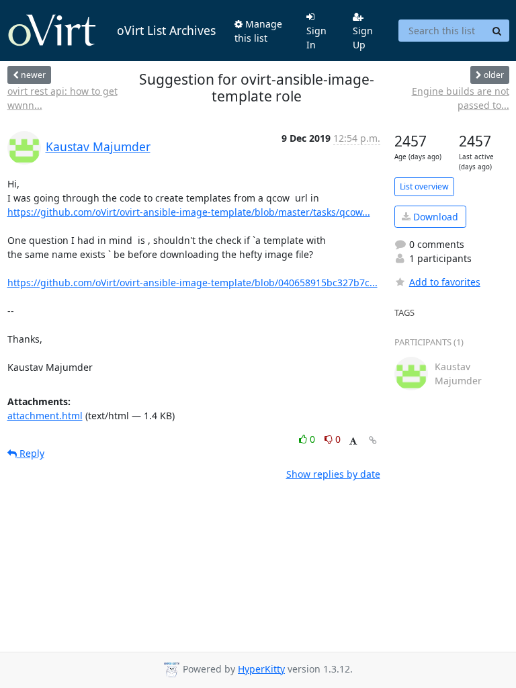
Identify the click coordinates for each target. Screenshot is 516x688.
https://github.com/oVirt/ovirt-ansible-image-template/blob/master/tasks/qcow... (188, 212)
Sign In (316, 37)
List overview (424, 186)
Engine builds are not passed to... (460, 98)
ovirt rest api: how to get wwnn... (62, 98)
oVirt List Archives (166, 30)
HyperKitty (261, 668)
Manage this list (258, 30)
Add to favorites (444, 281)
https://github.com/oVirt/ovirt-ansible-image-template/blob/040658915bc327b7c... (192, 282)
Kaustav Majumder (98, 146)
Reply (30, 453)
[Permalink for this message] (373, 440)
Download (434, 216)
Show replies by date (333, 474)
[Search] (497, 30)
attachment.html (45, 415)
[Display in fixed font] (353, 441)
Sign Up (363, 37)
